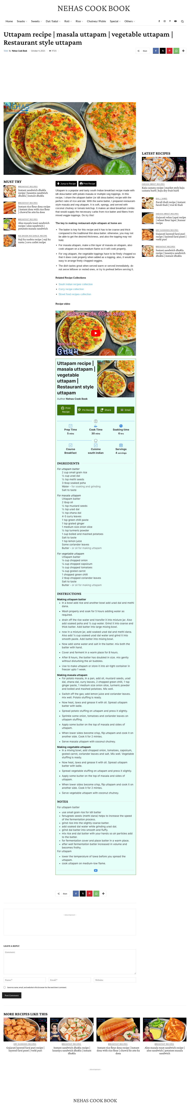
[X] (163, 51)
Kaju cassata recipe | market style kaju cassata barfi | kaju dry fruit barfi (163, 189)
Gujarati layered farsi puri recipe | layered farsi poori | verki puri (171, 236)
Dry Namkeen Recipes (167, 230)
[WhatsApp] (176, 51)
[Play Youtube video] (96, 333)
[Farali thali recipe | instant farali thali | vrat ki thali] (147, 203)
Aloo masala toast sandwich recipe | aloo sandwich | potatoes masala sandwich (33, 225)
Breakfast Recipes (28, 186)
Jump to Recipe (68, 183)
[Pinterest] (170, 21)
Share (107, 410)
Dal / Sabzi (161, 198)
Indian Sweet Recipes (153, 184)
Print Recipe (89, 183)
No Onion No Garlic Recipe (32, 236)
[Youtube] (175, 21)
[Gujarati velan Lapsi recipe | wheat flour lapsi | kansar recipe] (147, 218)
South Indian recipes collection (76, 284)
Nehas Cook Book (19, 51)
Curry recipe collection (71, 289)
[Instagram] (164, 21)
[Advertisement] (95, 77)
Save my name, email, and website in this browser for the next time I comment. (37, 987)
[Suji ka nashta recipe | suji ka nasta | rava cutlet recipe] (10, 240)
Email (127, 410)
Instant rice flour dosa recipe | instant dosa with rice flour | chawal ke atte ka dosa (34, 209)
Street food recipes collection (75, 294)
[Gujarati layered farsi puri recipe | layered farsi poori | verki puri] (147, 234)
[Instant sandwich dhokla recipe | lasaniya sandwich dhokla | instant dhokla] (10, 191)
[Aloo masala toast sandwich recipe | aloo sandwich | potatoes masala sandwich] (10, 224)
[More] (183, 51)
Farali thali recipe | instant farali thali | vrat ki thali (170, 203)
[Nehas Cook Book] (6, 51)
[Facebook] (159, 21)
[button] (182, 21)
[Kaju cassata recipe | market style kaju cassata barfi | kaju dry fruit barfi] (164, 169)
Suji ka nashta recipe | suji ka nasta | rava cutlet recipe (34, 241)
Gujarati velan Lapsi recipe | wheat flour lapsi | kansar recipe (171, 220)
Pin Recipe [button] (88, 410)
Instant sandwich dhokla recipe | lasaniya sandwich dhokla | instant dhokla (33, 192)
